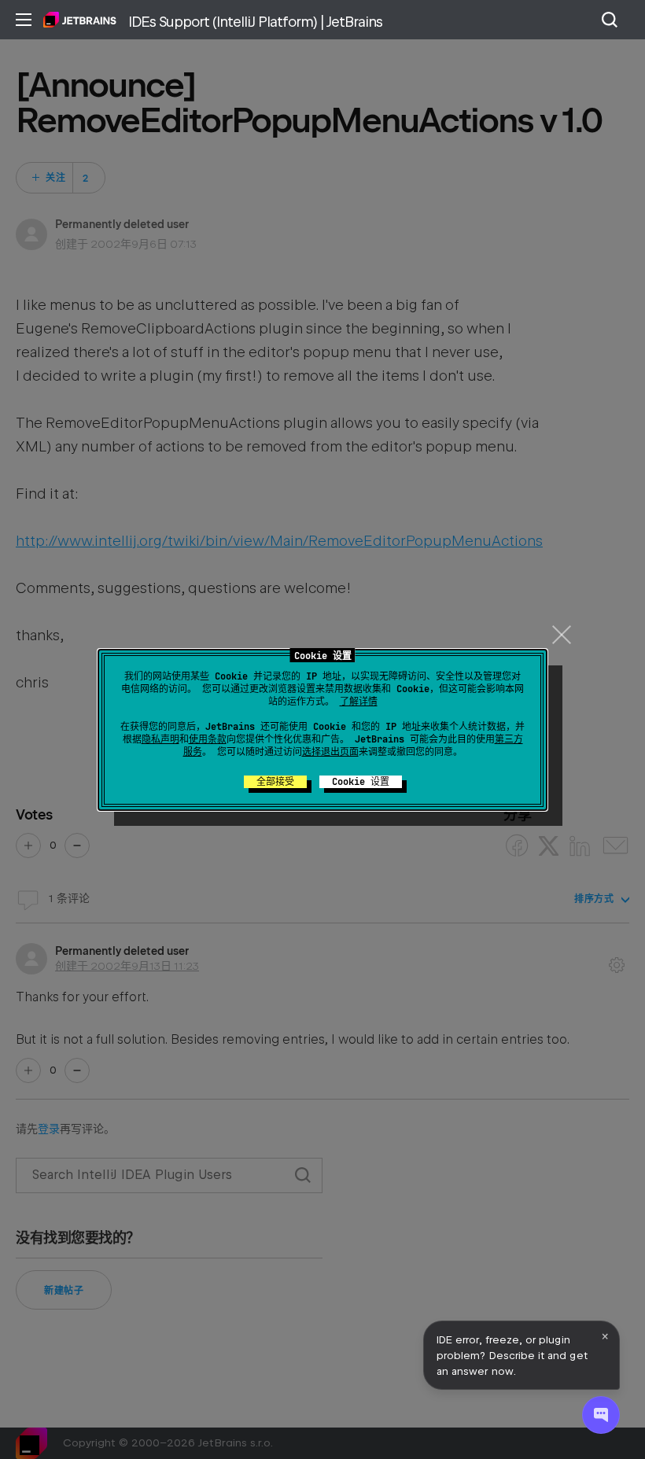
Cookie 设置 (360, 782)
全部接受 (275, 782)
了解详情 (359, 701)
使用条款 (208, 739)
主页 (79, 20)
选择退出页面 (330, 752)
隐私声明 (160, 739)
